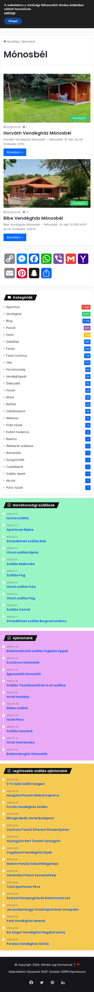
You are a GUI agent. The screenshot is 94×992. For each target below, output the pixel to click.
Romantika (13, 453)
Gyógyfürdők (15, 459)
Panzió (11, 328)
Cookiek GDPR (58, 971)
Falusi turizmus (16, 355)
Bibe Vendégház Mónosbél (33, 218)
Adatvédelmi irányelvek (24, 971)
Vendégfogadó (16, 376)
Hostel (10, 390)
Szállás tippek (15, 473)
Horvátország (15, 369)
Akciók (10, 480)
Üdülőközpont (15, 411)
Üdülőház (12, 341)
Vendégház (14, 314)
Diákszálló (13, 383)
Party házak (14, 487)
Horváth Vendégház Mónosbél (37, 133)
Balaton (11, 439)
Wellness (12, 418)
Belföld (11, 404)
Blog (9, 321)
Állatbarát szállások (19, 446)
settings (9, 13)
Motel (10, 397)
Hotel (10, 334)
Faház (10, 348)
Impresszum (77, 971)
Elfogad (13, 21)
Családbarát (14, 466)
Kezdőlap (12, 41)
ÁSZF (44, 971)
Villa (9, 362)
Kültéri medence (17, 432)
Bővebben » (15, 152)
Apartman (13, 307)
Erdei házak (14, 425)
